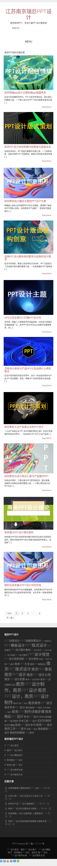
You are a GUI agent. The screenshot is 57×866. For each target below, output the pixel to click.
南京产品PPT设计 (20, 703)
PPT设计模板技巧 (15, 755)
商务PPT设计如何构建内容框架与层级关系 (27, 146)
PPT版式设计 (36, 645)
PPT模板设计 (14, 645)
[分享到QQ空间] (4, 861)
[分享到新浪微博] (8, 861)
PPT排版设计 (47, 641)
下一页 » (10, 618)
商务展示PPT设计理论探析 (19, 532)
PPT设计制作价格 (15, 770)
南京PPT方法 (22, 664)
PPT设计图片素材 (20, 649)
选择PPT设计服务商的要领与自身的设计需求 (27, 258)
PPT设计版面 (9, 655)
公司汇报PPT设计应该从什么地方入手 (25, 796)
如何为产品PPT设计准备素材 (21, 803)
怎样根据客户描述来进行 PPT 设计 (23, 788)
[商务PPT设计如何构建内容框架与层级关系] (28, 128)
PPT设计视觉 (39, 654)
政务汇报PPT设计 (15, 765)
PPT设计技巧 (36, 650)
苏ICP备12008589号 (35, 843)
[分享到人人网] (14, 861)
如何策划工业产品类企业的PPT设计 (24, 426)
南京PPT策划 (41, 669)
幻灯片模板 (9, 725)
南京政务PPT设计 (33, 707)
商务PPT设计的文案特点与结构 (22, 808)
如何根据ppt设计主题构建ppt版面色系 (25, 92)
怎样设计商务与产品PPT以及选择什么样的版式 (27, 370)
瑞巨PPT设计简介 (15, 750)
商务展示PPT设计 (15, 760)
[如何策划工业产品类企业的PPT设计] (28, 408)
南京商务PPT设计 (40, 703)
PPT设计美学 (21, 655)
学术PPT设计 (31, 716)
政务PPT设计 (44, 725)
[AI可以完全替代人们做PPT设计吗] (28, 297)
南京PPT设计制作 (32, 679)
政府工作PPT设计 (15, 728)
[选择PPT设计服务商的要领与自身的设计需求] (28, 237)
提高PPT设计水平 (25, 724)
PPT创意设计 (12, 640)
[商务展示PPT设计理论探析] (28, 513)
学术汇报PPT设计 (28, 721)
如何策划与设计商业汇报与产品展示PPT (26, 476)
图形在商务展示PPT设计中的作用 (22, 585)
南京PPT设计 (15, 674)
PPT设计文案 (46, 650)
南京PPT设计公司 (39, 675)
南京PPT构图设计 (38, 664)
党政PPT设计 (44, 659)
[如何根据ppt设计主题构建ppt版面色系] (28, 72)
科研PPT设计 (32, 729)
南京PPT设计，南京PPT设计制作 (26, 696)
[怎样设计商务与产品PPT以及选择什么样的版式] (28, 351)
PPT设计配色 (31, 659)
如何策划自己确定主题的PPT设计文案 (25, 201)
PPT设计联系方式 (15, 774)
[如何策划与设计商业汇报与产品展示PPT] (28, 458)
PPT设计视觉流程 (14, 658)
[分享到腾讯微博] (11, 861)
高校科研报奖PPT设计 (22, 732)
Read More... (47, 107)
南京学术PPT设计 (14, 707)
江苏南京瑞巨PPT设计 (28, 14)
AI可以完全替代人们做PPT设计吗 (22, 317)
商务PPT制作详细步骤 (28, 712)
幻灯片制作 (44, 721)
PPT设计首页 (13, 745)
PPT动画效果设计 (30, 640)
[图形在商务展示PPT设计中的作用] (28, 567)
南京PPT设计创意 (14, 679)
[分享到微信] (18, 861)
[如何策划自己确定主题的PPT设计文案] (28, 183)
